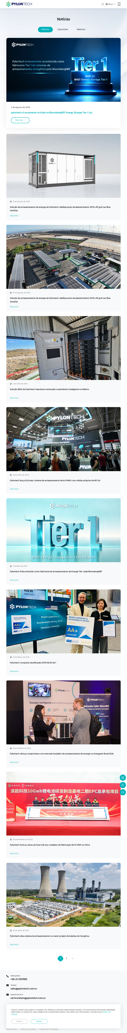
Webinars (81, 29)
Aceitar (39, 1021)
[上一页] (54, 958)
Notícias (45, 29)
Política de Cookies (28, 1029)
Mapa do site (11, 1029)
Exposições (63, 29)
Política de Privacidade (48, 1029)
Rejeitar (19, 1021)
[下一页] (72, 958)
